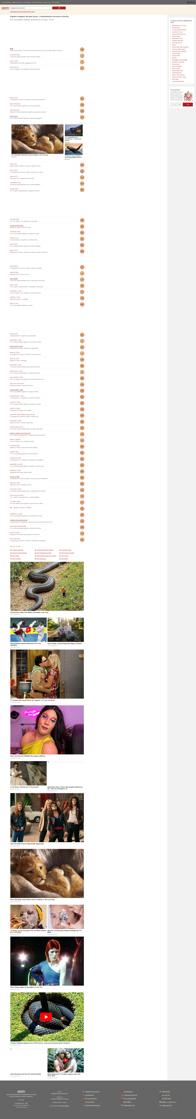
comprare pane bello (17, 550)
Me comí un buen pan (91, 1098)
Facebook (53, 1099)
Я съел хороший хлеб (129, 1098)
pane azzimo (14, 278)
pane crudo (14, 116)
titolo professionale (177, 70)
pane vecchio (65, 556)
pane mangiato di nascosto (44, 553)
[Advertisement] (47, 34)
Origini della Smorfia (37, 2)
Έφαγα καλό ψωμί (167, 1105)
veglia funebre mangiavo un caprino (46, 556)
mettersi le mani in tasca (179, 77)
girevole (174, 57)
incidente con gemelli (178, 62)
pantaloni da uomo (177, 38)
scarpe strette (176, 55)
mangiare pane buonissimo (19, 553)
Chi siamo (21, 1100)
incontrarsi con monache (179, 51)
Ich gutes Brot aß (128, 1091)
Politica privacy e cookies (59, 1102)
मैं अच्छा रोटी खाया (166, 1091)
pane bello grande (66, 550)
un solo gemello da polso (179, 30)
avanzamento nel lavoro (179, 34)
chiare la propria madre (178, 49)
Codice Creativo (64, 1106)
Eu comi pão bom (90, 1102)
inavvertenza (175, 64)
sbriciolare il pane (16, 346)
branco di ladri (176, 68)
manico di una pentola (178, 75)
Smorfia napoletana (6, 2)
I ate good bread (89, 1095)
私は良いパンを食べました (169, 1102)
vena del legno (176, 53)
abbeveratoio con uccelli (179, 25)
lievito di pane (14, 476)
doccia (174, 45)
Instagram (60, 1099)
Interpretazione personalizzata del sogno (22, 11)
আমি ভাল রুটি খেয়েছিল (166, 1098)
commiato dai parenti (178, 81)
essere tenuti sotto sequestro (180, 47)
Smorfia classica (27, 2)
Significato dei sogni (17, 2)
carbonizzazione (176, 73)
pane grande (15, 556)
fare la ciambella (176, 66)
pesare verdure (176, 36)
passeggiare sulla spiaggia (179, 60)
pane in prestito (16, 558)
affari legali (175, 79)
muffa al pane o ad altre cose (20, 433)
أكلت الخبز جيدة (166, 1095)
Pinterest (65, 1099)
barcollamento (176, 27)
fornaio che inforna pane (18, 520)
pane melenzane (41, 558)
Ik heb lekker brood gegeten (92, 1105)
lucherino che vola (177, 32)
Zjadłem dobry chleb (129, 1105)
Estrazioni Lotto (46, 2)
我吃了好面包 (127, 1102)
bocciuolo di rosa (177, 42)
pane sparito (64, 558)
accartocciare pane (17, 225)
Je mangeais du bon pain (130, 1095)
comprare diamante (177, 40)
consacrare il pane (16, 390)
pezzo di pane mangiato (67, 553)
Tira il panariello (55, 2)
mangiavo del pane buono (92, 1091)
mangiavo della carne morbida (45, 550)
